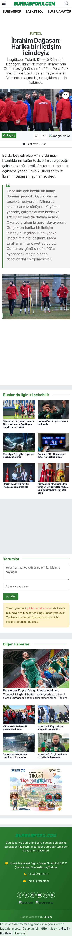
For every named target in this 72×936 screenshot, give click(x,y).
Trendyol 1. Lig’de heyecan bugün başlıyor (18, 455)
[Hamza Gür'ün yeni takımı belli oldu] (53, 409)
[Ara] (66, 3)
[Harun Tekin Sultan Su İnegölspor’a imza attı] (19, 472)
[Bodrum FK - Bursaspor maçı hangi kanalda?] (53, 442)
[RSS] (52, 895)
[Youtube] (39, 895)
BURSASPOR (12, 11)
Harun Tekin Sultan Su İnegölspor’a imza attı (16, 485)
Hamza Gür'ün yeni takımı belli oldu (53, 422)
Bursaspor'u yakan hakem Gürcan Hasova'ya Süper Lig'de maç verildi (18, 424)
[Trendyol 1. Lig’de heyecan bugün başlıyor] (19, 442)
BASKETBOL (34, 11)
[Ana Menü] (4, 3)
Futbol (36, 33)
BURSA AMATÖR (59, 11)
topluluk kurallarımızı (38, 608)
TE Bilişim (45, 917)
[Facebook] (20, 895)
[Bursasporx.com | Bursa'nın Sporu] (34, 3)
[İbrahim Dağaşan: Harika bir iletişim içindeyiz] (36, 110)
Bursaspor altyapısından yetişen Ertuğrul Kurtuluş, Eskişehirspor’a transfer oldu (53, 488)
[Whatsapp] (46, 895)
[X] (26, 895)
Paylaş (11, 135)
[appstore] (25, 903)
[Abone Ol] (60, 136)
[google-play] (44, 903)
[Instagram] (33, 895)
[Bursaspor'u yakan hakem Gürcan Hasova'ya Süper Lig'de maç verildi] (19, 409)
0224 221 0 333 (38, 874)
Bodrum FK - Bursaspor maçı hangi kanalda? (52, 455)
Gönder (10, 596)
